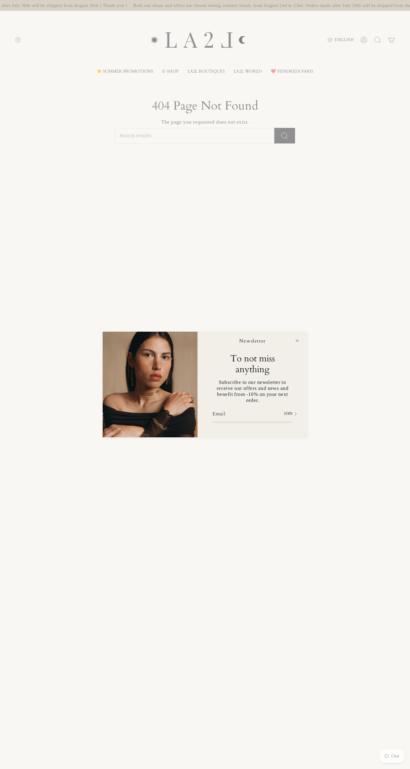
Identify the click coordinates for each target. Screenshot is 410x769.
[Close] (297, 340)
